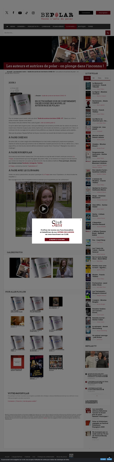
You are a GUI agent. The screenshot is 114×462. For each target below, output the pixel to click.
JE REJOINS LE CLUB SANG (57, 239)
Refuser (109, 459)
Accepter (103, 459)
